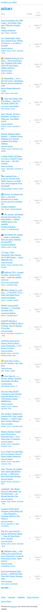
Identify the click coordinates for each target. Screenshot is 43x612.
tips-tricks (13, 33)
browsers (4, 267)
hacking (3, 50)
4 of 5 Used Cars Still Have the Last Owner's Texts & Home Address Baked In (12, 453)
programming (5, 386)
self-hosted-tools (14, 229)
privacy (7, 33)
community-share (12, 284)
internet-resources (16, 209)
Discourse (13, 606)
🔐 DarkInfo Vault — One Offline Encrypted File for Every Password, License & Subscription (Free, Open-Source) (12, 556)
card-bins (9, 300)
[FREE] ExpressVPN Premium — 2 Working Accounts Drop (10, 307)
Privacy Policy (6, 601)
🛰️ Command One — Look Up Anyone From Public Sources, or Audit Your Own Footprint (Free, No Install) (12, 181)
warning (15, 300)
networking (15, 444)
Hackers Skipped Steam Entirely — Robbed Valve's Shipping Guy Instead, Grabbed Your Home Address (12, 139)
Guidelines (21, 597)
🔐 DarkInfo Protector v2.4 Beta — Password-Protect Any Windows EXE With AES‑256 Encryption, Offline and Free (12, 63)
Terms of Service (33, 597)
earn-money (14, 93)
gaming (3, 151)
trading (12, 370)
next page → (5, 587)
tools (2, 33)
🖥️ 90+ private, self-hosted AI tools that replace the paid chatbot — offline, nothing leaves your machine (12, 219)
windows (9, 73)
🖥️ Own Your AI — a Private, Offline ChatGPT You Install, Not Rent (11, 378)
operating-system (6, 355)
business (14, 406)
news (3, 52)
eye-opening (5, 526)
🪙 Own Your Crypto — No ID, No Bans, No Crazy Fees (12, 363)
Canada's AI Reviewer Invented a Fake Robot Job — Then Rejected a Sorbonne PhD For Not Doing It (12, 514)
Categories (11, 597)
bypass (14, 247)
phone (9, 50)
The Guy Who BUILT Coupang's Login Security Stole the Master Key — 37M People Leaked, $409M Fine (11, 396)
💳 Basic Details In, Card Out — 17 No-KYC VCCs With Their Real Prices (11, 292)
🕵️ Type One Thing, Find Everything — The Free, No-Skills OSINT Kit (11, 100)
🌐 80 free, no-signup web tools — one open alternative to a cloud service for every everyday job (12, 199)
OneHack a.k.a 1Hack (9, 2)
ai (20, 126)
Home (3, 597)
